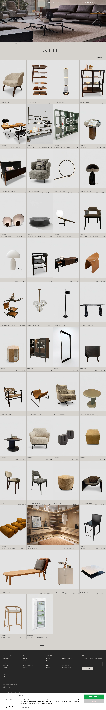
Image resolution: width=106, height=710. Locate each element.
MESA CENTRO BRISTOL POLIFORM (85, 592)
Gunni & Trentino (3, 145)
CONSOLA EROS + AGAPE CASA (87, 325)
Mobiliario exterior (27, 660)
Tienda (20, 43)
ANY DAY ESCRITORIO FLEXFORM (8, 147)
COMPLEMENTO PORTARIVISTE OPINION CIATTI (9, 191)
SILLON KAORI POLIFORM (32, 459)
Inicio (16, 43)
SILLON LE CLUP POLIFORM (86, 503)
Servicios (5, 665)
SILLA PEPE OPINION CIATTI (86, 280)
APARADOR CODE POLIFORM (33, 369)
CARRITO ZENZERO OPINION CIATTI (8, 325)
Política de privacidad (66, 667)
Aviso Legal (64, 660)
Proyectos (5, 667)
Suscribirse (87, 668)
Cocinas (25, 667)
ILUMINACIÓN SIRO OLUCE (6, 236)
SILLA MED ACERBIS (5, 503)
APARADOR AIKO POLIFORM (86, 102)
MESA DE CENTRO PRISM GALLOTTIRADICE (8, 369)
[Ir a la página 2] (64, 644)
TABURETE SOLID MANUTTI (6, 637)
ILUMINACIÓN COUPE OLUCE (60, 325)
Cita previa (5, 663)
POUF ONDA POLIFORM (85, 459)
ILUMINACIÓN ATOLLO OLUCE (7, 280)
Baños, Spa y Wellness (28, 665)
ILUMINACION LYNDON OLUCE (33, 325)
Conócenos (6, 658)
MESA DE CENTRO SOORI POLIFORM (34, 236)
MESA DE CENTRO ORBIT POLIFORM (87, 147)
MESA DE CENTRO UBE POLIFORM (61, 459)
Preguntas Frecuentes (67, 658)
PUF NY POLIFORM (58, 503)
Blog (4, 676)
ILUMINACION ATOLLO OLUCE (86, 191)
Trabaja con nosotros (8, 672)
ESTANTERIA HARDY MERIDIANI (34, 102)
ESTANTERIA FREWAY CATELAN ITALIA (34, 147)
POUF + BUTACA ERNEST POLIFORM (8, 548)
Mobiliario (25, 658)
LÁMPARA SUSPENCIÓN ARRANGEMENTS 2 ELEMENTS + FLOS (61, 191)
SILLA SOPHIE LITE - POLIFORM (87, 236)
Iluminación (25, 663)
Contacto (5, 660)
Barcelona (48, 658)
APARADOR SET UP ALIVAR (59, 592)
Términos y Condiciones (67, 663)
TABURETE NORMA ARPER (86, 548)
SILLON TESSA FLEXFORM (6, 414)
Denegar (94, 701)
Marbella (48, 667)
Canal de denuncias (66, 672)
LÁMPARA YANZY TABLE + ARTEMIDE (62, 236)
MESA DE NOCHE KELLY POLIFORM (87, 369)
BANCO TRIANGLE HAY (6, 592)
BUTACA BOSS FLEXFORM (59, 414)
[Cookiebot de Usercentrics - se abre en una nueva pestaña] (9, 707)
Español (82, 2)
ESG (4, 674)
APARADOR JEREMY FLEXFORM (61, 280)
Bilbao (47, 660)
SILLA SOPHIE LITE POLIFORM (33, 503)
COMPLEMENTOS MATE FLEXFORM (34, 414)
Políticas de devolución (67, 665)
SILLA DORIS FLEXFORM (32, 280)
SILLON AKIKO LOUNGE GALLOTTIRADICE (34, 191)
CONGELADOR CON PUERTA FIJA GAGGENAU (36, 637)
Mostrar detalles (23, 707)
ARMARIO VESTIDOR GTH (32, 548)
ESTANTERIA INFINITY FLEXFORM (61, 147)
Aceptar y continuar (94, 696)
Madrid (47, 663)
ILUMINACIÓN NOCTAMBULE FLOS (61, 102)
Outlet (24, 43)
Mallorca (48, 665)
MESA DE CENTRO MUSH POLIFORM (87, 414)
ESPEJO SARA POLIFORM (59, 369)
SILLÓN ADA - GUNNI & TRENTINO (8, 102)
